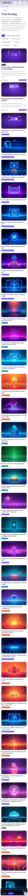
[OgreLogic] (6, 3)
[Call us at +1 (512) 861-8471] (15, 2)
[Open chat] (25, 893)
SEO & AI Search (16, 38)
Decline (4, 893)
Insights (15, 45)
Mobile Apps (6, 38)
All (3, 35)
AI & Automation (6, 45)
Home (2, 6)
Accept (10, 893)
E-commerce (17, 42)
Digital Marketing (7, 42)
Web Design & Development (13, 35)
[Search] (19, 2)
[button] (24, 2)
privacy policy (23, 889)
